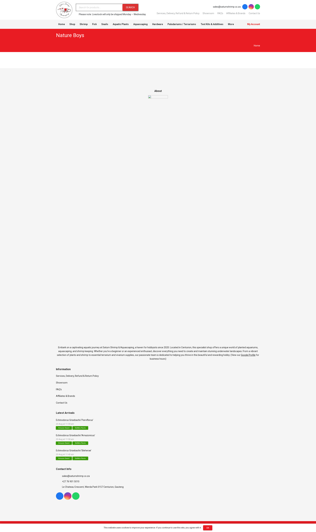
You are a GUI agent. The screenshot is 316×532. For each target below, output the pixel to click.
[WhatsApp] (257, 6)
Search (130, 7)
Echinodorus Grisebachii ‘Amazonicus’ (75, 435)
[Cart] (240, 24)
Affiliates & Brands (235, 13)
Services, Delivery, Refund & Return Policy (178, 13)
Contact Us (254, 13)
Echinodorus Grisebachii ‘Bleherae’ (73, 450)
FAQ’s (220, 13)
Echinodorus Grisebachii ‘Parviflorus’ (74, 420)
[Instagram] (251, 6)
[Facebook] (245, 6)
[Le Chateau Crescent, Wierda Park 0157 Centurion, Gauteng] (59, 487)
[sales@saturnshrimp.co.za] (59, 476)
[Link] (64, 10)
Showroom (208, 13)
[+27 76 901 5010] (59, 481)
